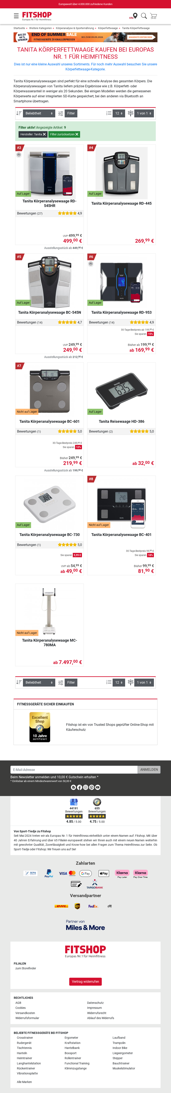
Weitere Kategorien (40, 28)
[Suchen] (144, 16)
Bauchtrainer (121, 1063)
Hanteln (22, 1053)
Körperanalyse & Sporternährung (75, 28)
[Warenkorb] (155, 16)
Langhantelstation (29, 1063)
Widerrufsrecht (96, 1013)
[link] (39, 727)
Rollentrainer (73, 1058)
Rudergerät (24, 1043)
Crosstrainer (25, 1038)
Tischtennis (24, 1048)
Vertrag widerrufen (85, 982)
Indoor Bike (120, 1048)
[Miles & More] (85, 925)
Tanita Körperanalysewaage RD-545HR (50, 203)
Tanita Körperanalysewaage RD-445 (121, 203)
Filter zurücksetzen (62, 134)
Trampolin (119, 1043)
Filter (71, 113)
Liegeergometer (123, 1053)
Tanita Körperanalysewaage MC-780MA (49, 642)
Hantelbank (72, 1048)
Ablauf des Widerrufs (100, 1018)
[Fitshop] (37, 16)
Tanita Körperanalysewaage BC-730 (49, 534)
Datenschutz (95, 1003)
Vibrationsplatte (27, 1073)
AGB (18, 1003)
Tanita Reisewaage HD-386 (121, 421)
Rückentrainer (26, 1068)
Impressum (94, 1008)
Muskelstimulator (124, 1068)
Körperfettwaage (108, 28)
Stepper (118, 1058)
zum (25, 968)
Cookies (20, 1008)
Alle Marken (24, 1082)
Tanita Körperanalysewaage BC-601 (49, 421)
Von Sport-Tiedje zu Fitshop (32, 831)
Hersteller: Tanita (31, 134)
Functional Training (77, 1063)
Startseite (19, 28)
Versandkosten (25, 1013)
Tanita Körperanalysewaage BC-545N (49, 312)
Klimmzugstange (76, 1068)
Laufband (119, 1038)
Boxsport (71, 1053)
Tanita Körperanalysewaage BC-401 (121, 534)
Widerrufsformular (27, 1018)
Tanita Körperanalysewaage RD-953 (121, 312)
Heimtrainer (24, 1058)
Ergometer (71, 1038)
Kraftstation (72, 1043)
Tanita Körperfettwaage (136, 28)
